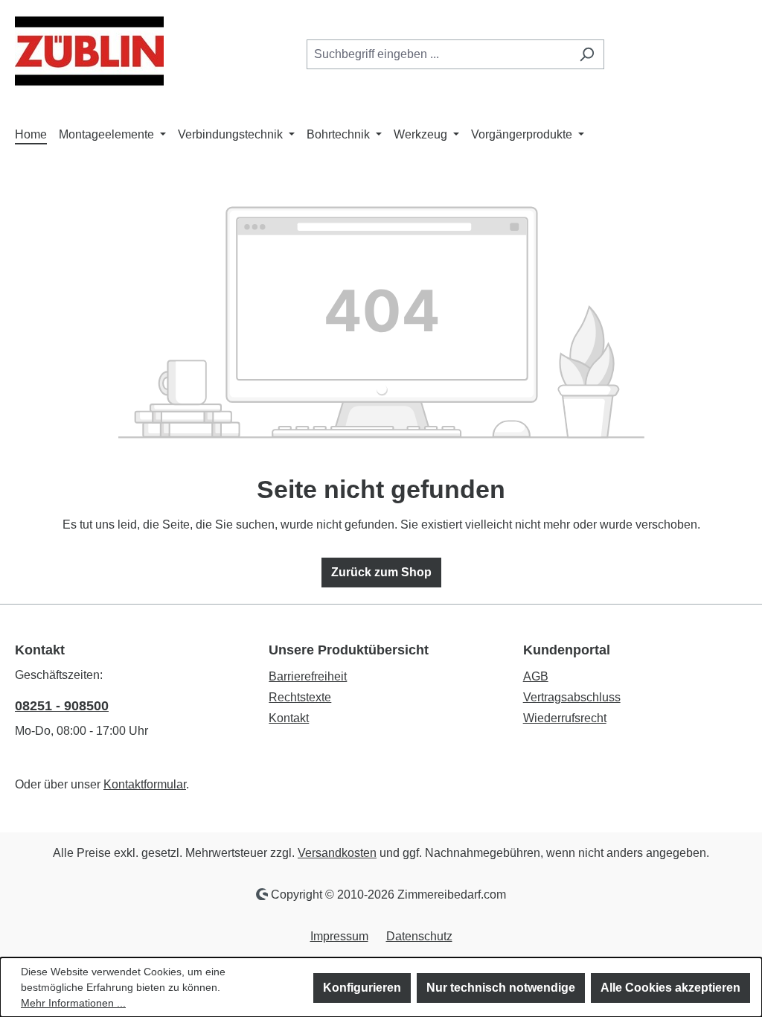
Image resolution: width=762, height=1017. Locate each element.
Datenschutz (419, 936)
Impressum (339, 936)
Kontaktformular (144, 784)
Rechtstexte (300, 697)
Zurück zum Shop (381, 572)
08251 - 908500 (62, 705)
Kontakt (289, 718)
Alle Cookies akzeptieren (670, 987)
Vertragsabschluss (572, 697)
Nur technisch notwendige (500, 987)
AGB (535, 676)
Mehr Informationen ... (73, 1003)
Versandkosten (337, 853)
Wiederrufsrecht (564, 718)
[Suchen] (586, 54)
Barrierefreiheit (308, 676)
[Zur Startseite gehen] (89, 51)
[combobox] (438, 54)
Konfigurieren (362, 987)
